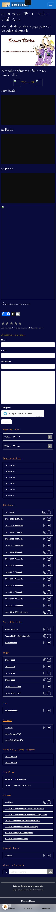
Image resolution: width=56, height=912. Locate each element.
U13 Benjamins (11, 710)
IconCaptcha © (39, 416)
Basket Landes (11, 643)
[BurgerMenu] (50, 4)
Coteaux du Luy (11, 629)
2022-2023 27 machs (13, 532)
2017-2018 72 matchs (14, 565)
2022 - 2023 (10, 483)
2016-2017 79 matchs (14, 572)
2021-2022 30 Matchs (14, 539)
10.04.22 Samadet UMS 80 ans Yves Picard (22, 820)
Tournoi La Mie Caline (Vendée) (17, 636)
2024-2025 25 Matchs (14, 519)
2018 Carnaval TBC (13, 734)
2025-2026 (9, 512)
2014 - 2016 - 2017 (13, 693)
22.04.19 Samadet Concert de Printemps (21, 826)
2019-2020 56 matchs (14, 552)
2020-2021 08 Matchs (14, 545)
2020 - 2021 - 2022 (13, 686)
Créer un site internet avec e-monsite (28, 886)
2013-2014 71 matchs (14, 592)
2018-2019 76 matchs (14, 559)
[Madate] (28, 908)
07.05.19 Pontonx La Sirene (16, 838)
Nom (3, 340)
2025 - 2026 (12, 446)
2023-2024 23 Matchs (14, 525)
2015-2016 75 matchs (14, 579)
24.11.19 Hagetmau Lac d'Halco (18, 785)
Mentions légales (28, 901)
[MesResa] (45, 908)
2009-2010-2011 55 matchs (16, 612)
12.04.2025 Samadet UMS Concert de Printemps (24, 808)
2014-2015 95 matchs (14, 585)
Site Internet (6, 361)
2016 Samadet (11, 763)
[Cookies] (5, 907)
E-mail (4, 350)
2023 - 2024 (10, 477)
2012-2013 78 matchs (14, 599)
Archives (9, 728)
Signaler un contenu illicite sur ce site (28, 890)
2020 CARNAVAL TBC (14, 740)
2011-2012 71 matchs (14, 605)
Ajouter (6, 422)
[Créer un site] (10, 908)
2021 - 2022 (10, 489)
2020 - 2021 (10, 495)
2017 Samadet (11, 757)
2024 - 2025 (10, 471)
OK (50, 871)
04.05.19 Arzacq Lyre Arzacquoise (19, 832)
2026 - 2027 (12, 437)
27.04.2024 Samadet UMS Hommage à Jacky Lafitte (26, 814)
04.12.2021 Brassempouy (15, 779)
